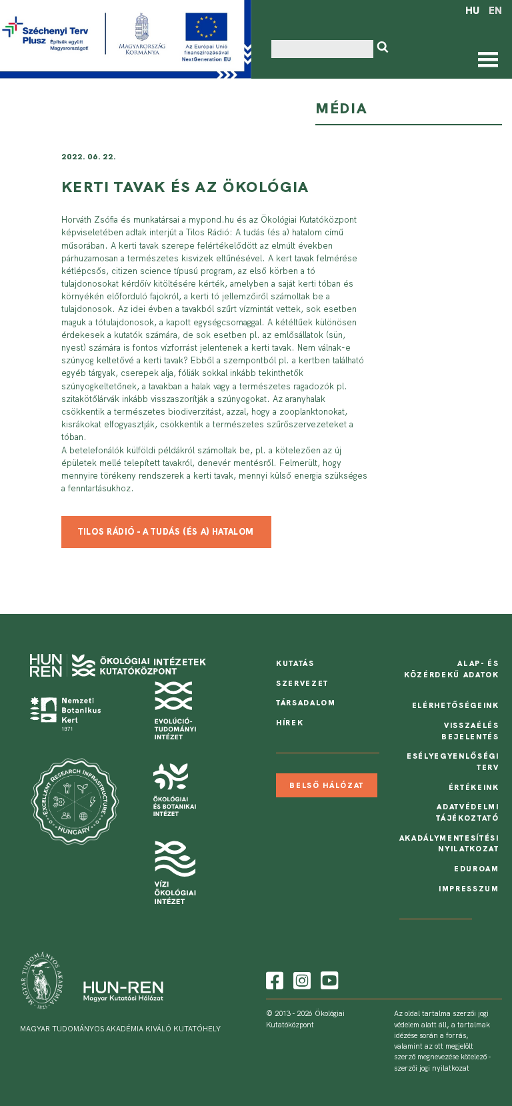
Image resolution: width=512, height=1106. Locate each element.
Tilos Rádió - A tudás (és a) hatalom (166, 531)
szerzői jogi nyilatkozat (431, 1068)
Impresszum (469, 888)
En (495, 10)
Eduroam (476, 868)
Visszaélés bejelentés (470, 731)
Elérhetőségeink (455, 705)
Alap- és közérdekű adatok (451, 669)
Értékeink (474, 787)
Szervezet (302, 683)
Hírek (289, 722)
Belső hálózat (326, 785)
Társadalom (306, 702)
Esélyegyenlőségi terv (453, 761)
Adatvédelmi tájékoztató (467, 812)
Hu (472, 10)
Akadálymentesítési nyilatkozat (449, 843)
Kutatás (295, 663)
